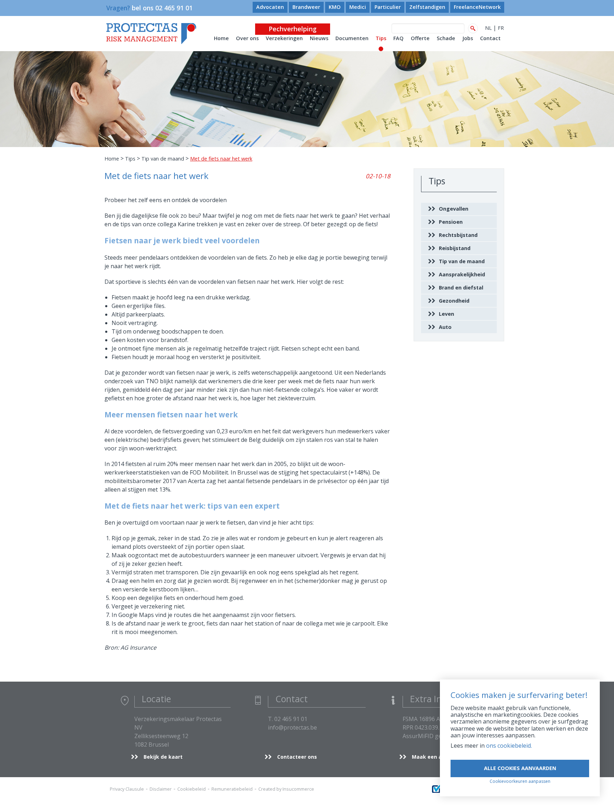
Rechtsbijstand (458, 235)
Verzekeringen (284, 38)
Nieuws (319, 38)
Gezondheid (454, 300)
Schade (446, 38)
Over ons (247, 38)
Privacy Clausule (127, 789)
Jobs (467, 38)
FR (501, 28)
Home (221, 38)
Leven (446, 313)
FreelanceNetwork (477, 7)
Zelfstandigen (427, 7)
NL (488, 28)
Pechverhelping (293, 29)
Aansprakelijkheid (462, 274)
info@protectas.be (292, 727)
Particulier (388, 7)
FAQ (398, 38)
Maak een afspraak (437, 756)
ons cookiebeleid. (509, 745)
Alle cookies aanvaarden (520, 768)
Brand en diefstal (461, 287)
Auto (445, 327)
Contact (490, 38)
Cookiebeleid (191, 789)
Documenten (351, 38)
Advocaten (270, 7)
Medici (357, 7)
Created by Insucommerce (286, 789)
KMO (335, 7)
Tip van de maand (162, 158)
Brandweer (306, 7)
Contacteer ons (297, 756)
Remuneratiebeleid (232, 789)
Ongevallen (453, 208)
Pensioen (451, 221)
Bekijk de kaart (163, 756)
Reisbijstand (454, 248)
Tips (381, 38)
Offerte (420, 38)
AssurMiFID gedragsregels (438, 736)
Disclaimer (161, 789)
